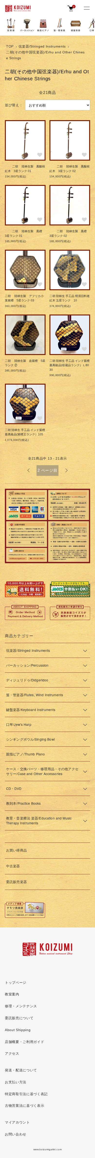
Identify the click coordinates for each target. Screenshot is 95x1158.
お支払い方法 (15, 1082)
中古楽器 (13, 866)
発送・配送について (21, 1070)
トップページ (15, 982)
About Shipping (18, 1030)
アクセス (12, 1053)
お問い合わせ (15, 1134)
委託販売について (19, 1018)
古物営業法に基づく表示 (24, 1106)
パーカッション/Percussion (27, 665)
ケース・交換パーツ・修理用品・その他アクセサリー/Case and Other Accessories (42, 771)
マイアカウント (17, 1122)
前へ (28, 470)
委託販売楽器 (16, 882)
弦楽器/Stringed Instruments (42, 46)
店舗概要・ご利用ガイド (24, 1042)
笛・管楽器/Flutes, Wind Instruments (34, 694)
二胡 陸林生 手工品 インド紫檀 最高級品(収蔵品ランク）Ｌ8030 (69, 365)
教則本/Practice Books (23, 803)
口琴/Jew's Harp (18, 724)
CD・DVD (13, 788)
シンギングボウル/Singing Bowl (30, 739)
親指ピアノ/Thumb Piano (25, 754)
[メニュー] (86, 8)
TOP (10, 46)
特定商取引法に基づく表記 (26, 1094)
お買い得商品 (16, 850)
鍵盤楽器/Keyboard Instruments (30, 709)
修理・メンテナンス (21, 1006)
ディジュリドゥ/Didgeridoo (27, 680)
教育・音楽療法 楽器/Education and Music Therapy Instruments (39, 820)
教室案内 (12, 994)
